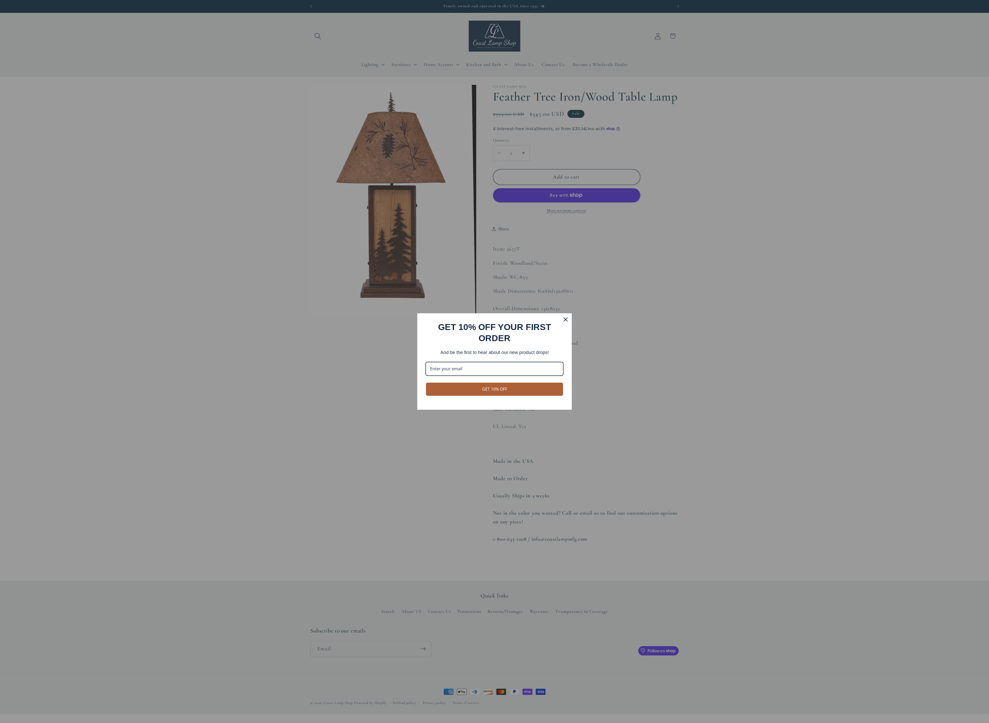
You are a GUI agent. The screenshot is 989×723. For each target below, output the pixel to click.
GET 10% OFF (494, 389)
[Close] (565, 319)
